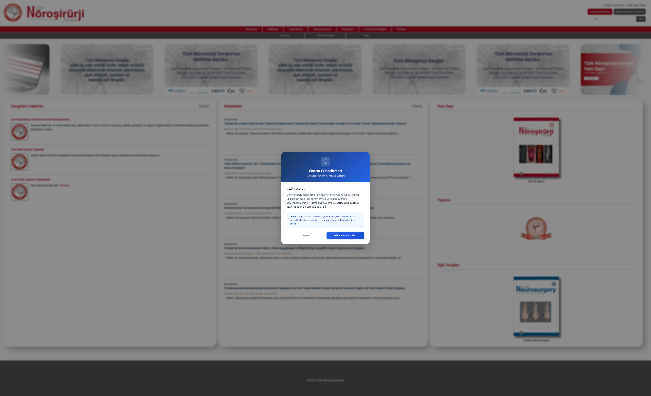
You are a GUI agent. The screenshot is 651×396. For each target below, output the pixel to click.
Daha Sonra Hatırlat (345, 235)
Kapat (306, 235)
